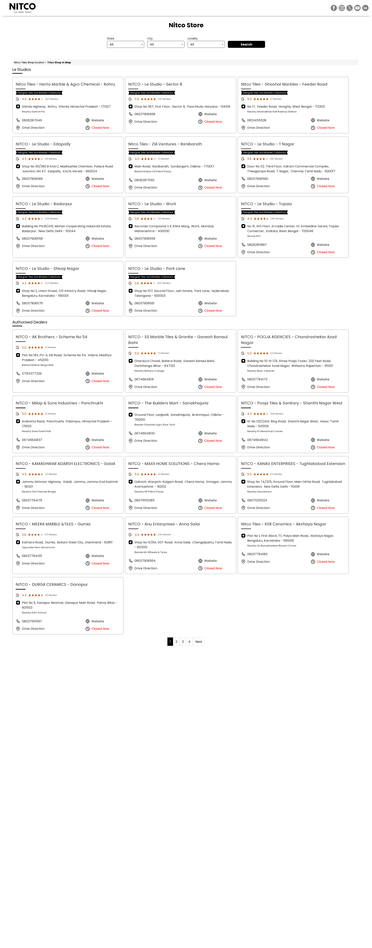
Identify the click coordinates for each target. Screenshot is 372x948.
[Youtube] (357, 7)
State (110, 38)
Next (198, 641)
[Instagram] (341, 7)
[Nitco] (22, 8)
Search (246, 44)
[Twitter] (349, 7)
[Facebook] (333, 7)
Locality (193, 38)
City (150, 38)
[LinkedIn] (365, 7)
